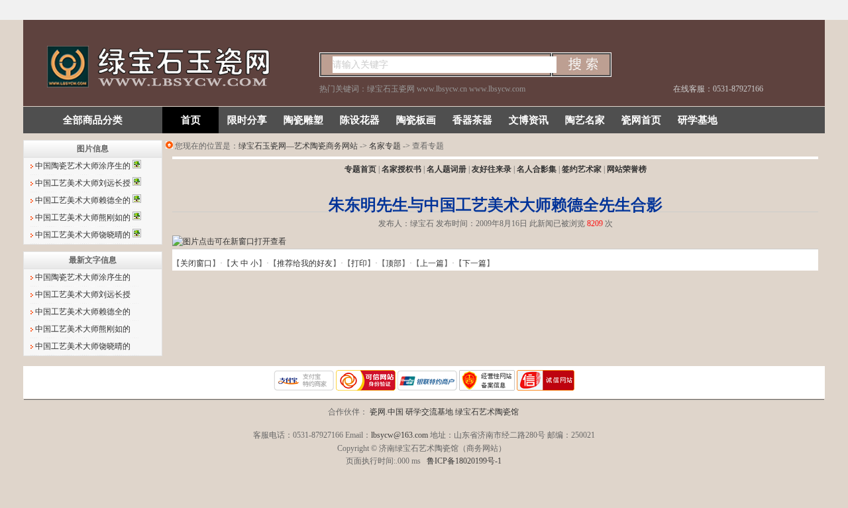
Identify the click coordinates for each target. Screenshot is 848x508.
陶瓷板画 (416, 120)
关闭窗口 (196, 263)
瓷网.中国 (386, 411)
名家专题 (385, 146)
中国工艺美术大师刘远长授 (83, 183)
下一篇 (474, 263)
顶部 (393, 263)
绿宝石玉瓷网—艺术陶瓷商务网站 (298, 146)
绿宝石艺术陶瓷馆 (487, 411)
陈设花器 (360, 120)
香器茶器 (472, 120)
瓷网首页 (641, 120)
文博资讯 (529, 120)
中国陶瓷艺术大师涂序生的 (83, 165)
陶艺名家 (585, 120)
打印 (359, 263)
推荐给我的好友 (305, 263)
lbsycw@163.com (399, 435)
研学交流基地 (429, 411)
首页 (191, 120)
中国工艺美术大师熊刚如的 (83, 217)
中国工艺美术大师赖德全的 (83, 200)
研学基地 (697, 120)
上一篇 (432, 263)
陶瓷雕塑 (303, 120)
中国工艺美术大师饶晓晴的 (83, 234)
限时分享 (247, 120)
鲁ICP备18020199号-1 (464, 461)
